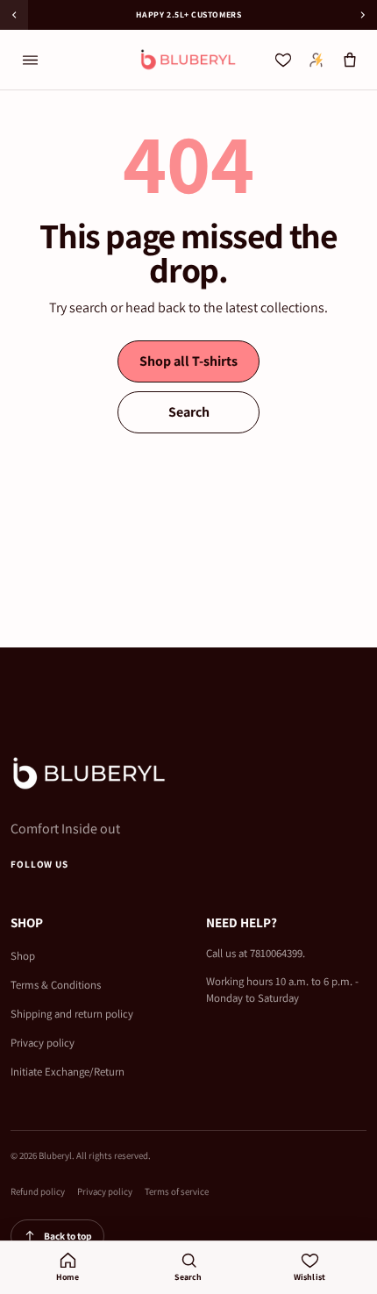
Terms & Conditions (56, 984)
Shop (23, 955)
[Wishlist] (283, 59)
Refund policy (38, 1191)
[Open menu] (30, 59)
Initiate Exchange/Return (67, 1071)
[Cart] (349, 59)
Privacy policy (43, 1042)
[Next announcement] (363, 15)
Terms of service (177, 1191)
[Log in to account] (316, 59)
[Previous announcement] (14, 15)
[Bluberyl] (188, 59)
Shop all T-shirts (188, 361)
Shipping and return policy (72, 1013)
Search (189, 412)
